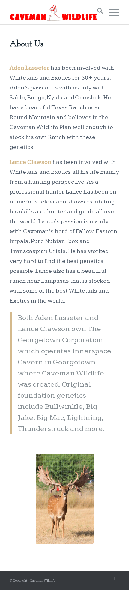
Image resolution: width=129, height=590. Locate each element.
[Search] (97, 12)
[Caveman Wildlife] (53, 12)
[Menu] (111, 12)
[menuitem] (97, 12)
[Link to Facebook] (114, 578)
